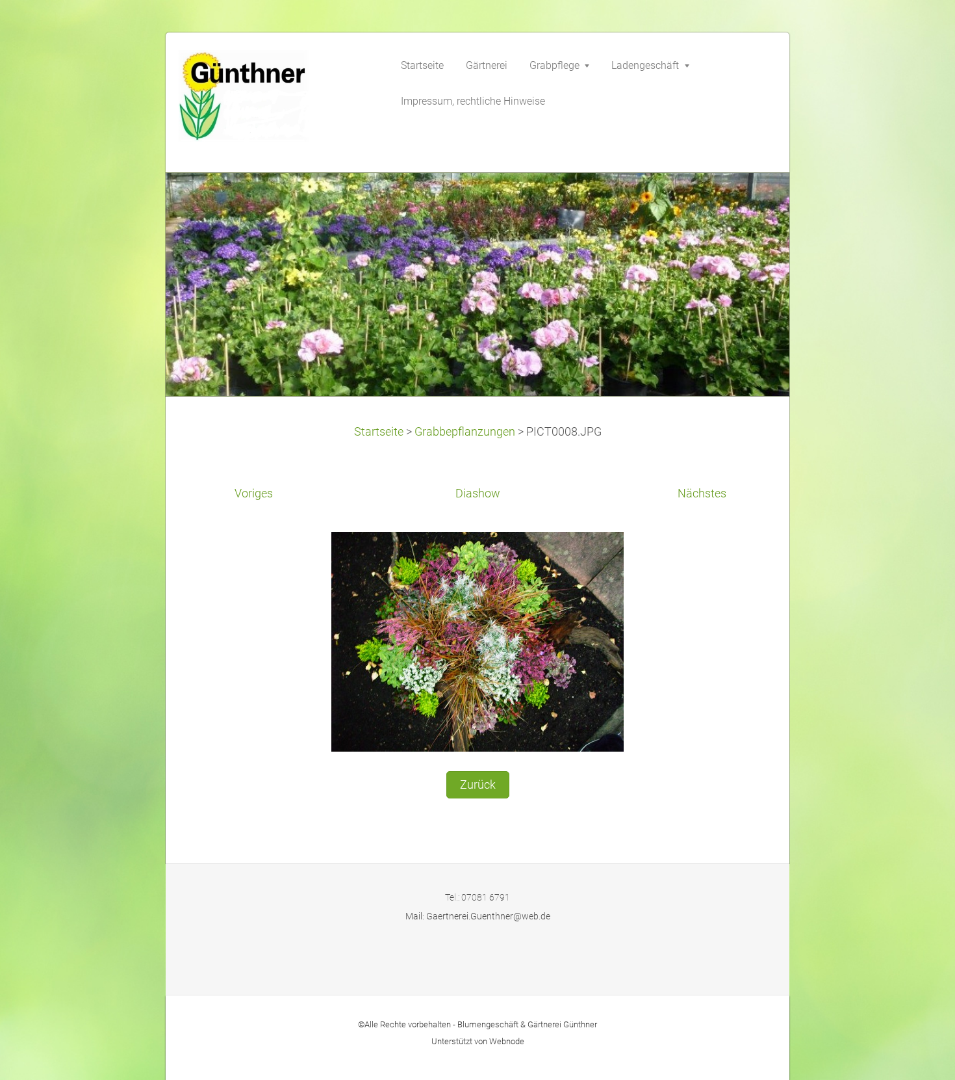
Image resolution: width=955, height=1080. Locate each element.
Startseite (378, 431)
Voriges (254, 493)
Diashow (477, 493)
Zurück (478, 784)
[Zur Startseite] (276, 100)
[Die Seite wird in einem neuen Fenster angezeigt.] (477, 640)
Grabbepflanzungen (464, 431)
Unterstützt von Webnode (477, 1041)
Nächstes (702, 493)
